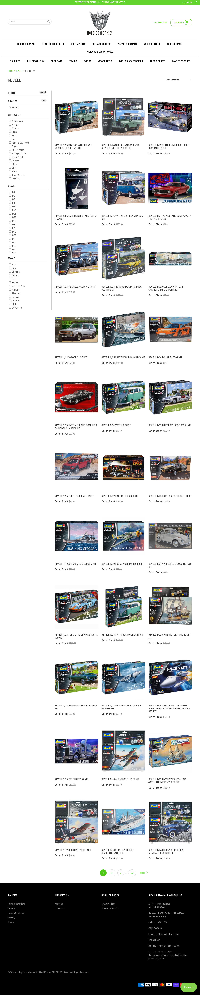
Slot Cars (56, 61)
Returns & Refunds (16, 913)
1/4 (13, 192)
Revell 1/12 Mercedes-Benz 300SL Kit (170, 397)
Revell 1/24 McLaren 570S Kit (170, 329)
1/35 (14, 224)
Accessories (17, 121)
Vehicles (15, 178)
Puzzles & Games (127, 44)
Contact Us (60, 908)
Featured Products (110, 908)
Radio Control (152, 44)
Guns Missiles (18, 150)
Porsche (15, 300)
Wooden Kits (105, 61)
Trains (73, 61)
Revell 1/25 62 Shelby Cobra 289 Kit (76, 258)
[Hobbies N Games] (100, 23)
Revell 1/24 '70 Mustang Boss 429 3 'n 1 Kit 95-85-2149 (170, 187)
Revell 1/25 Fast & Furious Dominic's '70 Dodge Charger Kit (76, 397)
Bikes (14, 132)
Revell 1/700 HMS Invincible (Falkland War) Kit (123, 822)
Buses (15, 135)
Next (142, 872)
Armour (15, 128)
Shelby (15, 304)
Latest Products (109, 904)
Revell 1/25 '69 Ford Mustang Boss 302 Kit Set (123, 258)
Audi (14, 264)
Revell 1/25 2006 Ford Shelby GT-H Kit (170, 468)
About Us (59, 904)
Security (11, 917)
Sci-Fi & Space (175, 44)
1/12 (14, 203)
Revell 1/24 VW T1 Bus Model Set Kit (123, 606)
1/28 (14, 217)
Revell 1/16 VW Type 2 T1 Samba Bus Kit (123, 187)
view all (43, 92)
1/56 (14, 242)
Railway (15, 160)
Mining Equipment (20, 153)
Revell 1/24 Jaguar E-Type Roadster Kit (76, 677)
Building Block (35, 61)
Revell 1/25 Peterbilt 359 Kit (76, 751)
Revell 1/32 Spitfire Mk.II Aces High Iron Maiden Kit (170, 117)
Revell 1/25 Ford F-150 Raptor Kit (76, 468)
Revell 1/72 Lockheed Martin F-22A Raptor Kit (123, 677)
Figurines (15, 61)
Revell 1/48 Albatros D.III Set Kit (123, 751)
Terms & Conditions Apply (113, 2)
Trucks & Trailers (19, 175)
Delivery (11, 908)
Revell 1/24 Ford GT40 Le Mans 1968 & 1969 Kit (76, 606)
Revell (15, 107)
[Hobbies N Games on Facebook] (196, 2)
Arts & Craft (157, 61)
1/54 (14, 239)
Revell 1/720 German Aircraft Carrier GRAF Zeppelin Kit (170, 258)
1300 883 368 (187, 2)
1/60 (14, 246)
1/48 (14, 231)
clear (44, 100)
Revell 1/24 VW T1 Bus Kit (123, 397)
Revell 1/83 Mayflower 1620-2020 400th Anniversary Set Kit (170, 751)
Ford (14, 279)
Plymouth (16, 293)
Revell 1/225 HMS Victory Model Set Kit (170, 606)
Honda (15, 282)
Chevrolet (16, 272)
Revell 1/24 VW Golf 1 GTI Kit (76, 329)
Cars (14, 139)
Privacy (11, 922)
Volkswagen (17, 308)
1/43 (14, 228)
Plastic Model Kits (53, 44)
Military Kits (78, 44)
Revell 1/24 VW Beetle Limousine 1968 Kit (170, 535)
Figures (15, 146)
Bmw (14, 268)
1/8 (13, 196)
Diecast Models (101, 44)
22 (132, 872)
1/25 (14, 214)
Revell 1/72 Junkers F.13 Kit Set (76, 822)
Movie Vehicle (18, 157)
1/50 (14, 235)
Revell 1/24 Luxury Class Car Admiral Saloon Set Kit (170, 822)
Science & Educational (100, 51)
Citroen (15, 275)
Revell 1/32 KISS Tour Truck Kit (123, 468)
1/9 (13, 199)
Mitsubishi (16, 290)
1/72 (14, 249)
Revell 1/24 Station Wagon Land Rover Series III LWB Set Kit (123, 117)
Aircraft (15, 125)
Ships (14, 164)
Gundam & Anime (26, 44)
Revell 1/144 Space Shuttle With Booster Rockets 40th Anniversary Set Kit (170, 677)
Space (14, 168)
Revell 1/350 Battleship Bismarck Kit (123, 329)
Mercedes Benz (18, 286)
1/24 (14, 210)
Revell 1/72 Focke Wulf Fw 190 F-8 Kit (123, 535)
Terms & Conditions (16, 904)
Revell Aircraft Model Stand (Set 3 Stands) (76, 187)
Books (87, 61)
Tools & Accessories (131, 61)
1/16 (14, 206)
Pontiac (15, 297)
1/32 (14, 221)
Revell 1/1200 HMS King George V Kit (76, 535)
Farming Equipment (20, 142)
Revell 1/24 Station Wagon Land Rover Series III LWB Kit (76, 117)
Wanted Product (181, 61)
